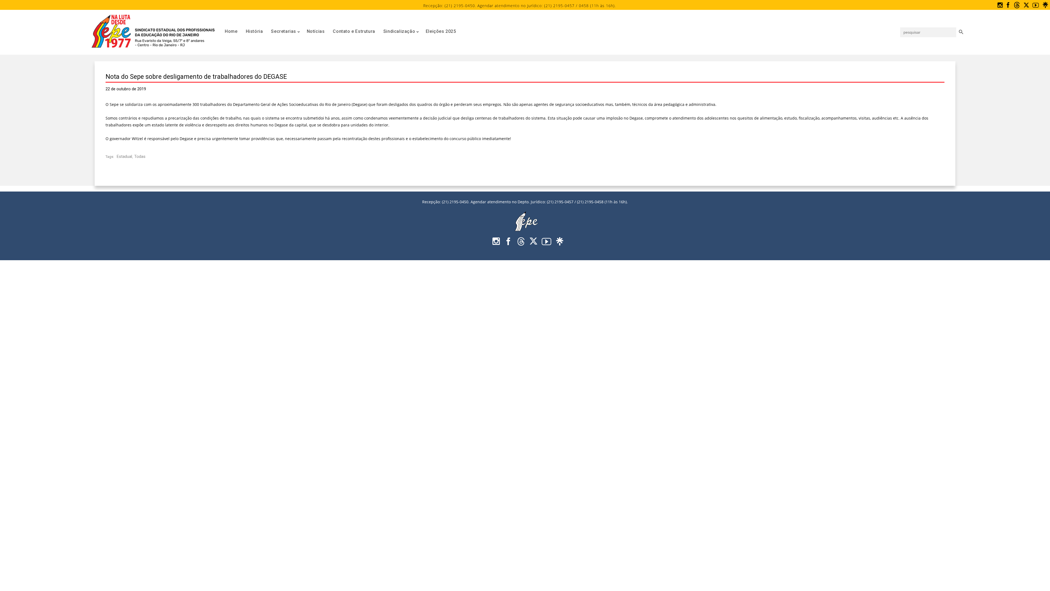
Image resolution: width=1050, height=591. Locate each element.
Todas (139, 156)
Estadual (124, 156)
